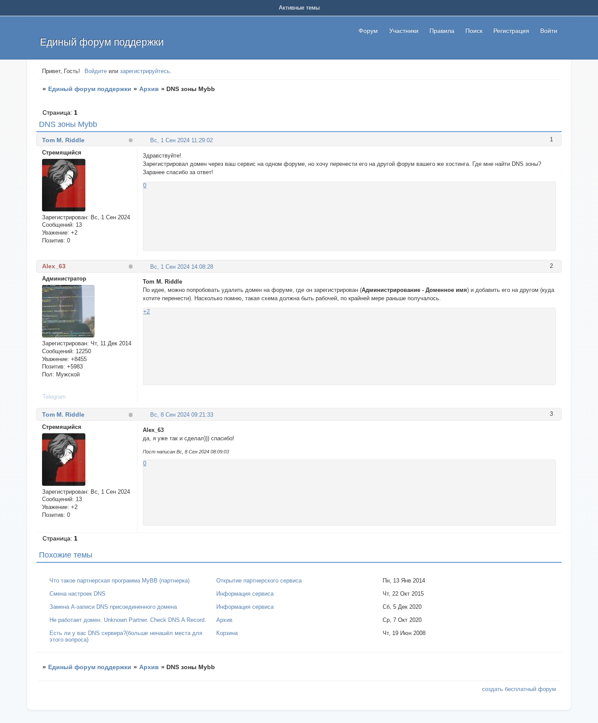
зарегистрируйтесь (145, 71)
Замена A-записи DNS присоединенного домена (113, 607)
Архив (149, 88)
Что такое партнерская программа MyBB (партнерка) (119, 580)
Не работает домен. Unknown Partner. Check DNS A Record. (127, 620)
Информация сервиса (245, 593)
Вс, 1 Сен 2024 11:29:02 (181, 140)
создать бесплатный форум (519, 689)
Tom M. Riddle (63, 140)
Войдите (95, 71)
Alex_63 (54, 266)
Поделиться (146, 140)
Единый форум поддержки (89, 88)
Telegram (54, 396)
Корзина (227, 633)
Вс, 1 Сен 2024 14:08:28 (181, 266)
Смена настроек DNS (77, 593)
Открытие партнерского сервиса (259, 580)
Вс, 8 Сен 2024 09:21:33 (181, 414)
